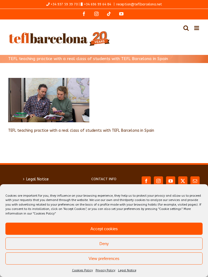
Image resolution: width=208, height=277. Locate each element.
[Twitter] (182, 181)
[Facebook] (146, 181)
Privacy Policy (105, 270)
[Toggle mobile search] (186, 28)
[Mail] (195, 181)
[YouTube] (170, 181)
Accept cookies (104, 228)
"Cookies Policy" (44, 213)
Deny (104, 243)
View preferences (104, 258)
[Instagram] (158, 181)
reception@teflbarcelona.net (139, 4)
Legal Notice (127, 270)
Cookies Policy (82, 270)
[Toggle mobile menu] (197, 28)
